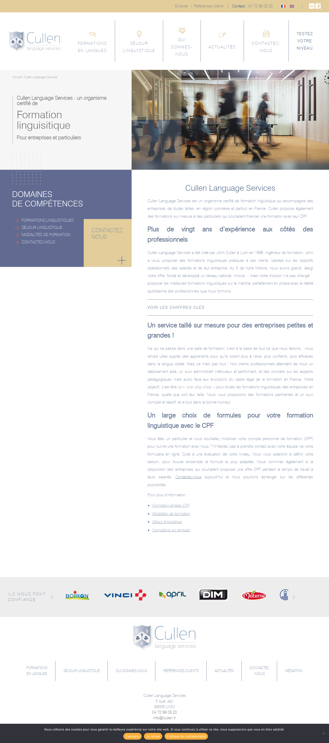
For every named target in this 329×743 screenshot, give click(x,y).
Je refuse (153, 736)
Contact (238, 6)
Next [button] (294, 597)
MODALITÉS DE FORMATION (44, 234)
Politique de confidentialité (186, 736)
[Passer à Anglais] (292, 6)
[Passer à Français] (283, 6)
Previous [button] (52, 597)
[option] (78, 595)
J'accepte (132, 736)
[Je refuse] (323, 733)
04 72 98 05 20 (260, 6)
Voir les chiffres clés (176, 307)
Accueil (16, 77)
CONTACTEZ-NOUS (37, 242)
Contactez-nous (188, 477)
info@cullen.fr (164, 717)
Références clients (209, 6)
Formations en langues (171, 530)
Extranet (181, 6)
